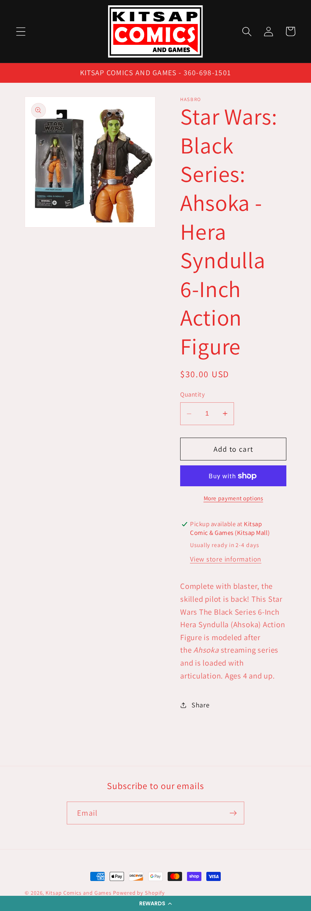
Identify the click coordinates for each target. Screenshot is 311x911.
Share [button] (201, 704)
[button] (155, 903)
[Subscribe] (233, 813)
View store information (225, 558)
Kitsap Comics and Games (79, 892)
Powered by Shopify (139, 892)
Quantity (192, 394)
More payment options (233, 498)
